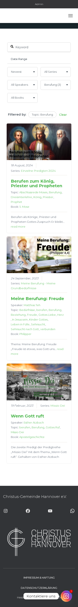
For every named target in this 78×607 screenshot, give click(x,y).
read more (18, 226)
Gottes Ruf (53, 427)
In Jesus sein (20, 319)
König (37, 197)
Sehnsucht (38, 324)
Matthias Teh (32, 305)
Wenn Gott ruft (27, 416)
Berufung (55, 192)
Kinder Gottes (38, 319)
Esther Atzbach (34, 422)
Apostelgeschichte (32, 437)
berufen (41, 310)
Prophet (16, 202)
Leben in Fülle (20, 324)
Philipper (25, 334)
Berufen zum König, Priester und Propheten (36, 183)
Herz (60, 314)
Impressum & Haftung (39, 577)
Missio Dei (57, 405)
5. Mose (24, 206)
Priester (48, 197)
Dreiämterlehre (21, 197)
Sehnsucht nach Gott (25, 329)
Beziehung (18, 314)
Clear (63, 115)
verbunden (47, 329)
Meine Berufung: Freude (37, 298)
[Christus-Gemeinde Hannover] (15, 15)
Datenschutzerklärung (39, 587)
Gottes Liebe (47, 314)
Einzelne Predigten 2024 (38, 170)
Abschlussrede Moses (33, 192)
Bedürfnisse (27, 310)
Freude (32, 314)
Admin (39, 4)
